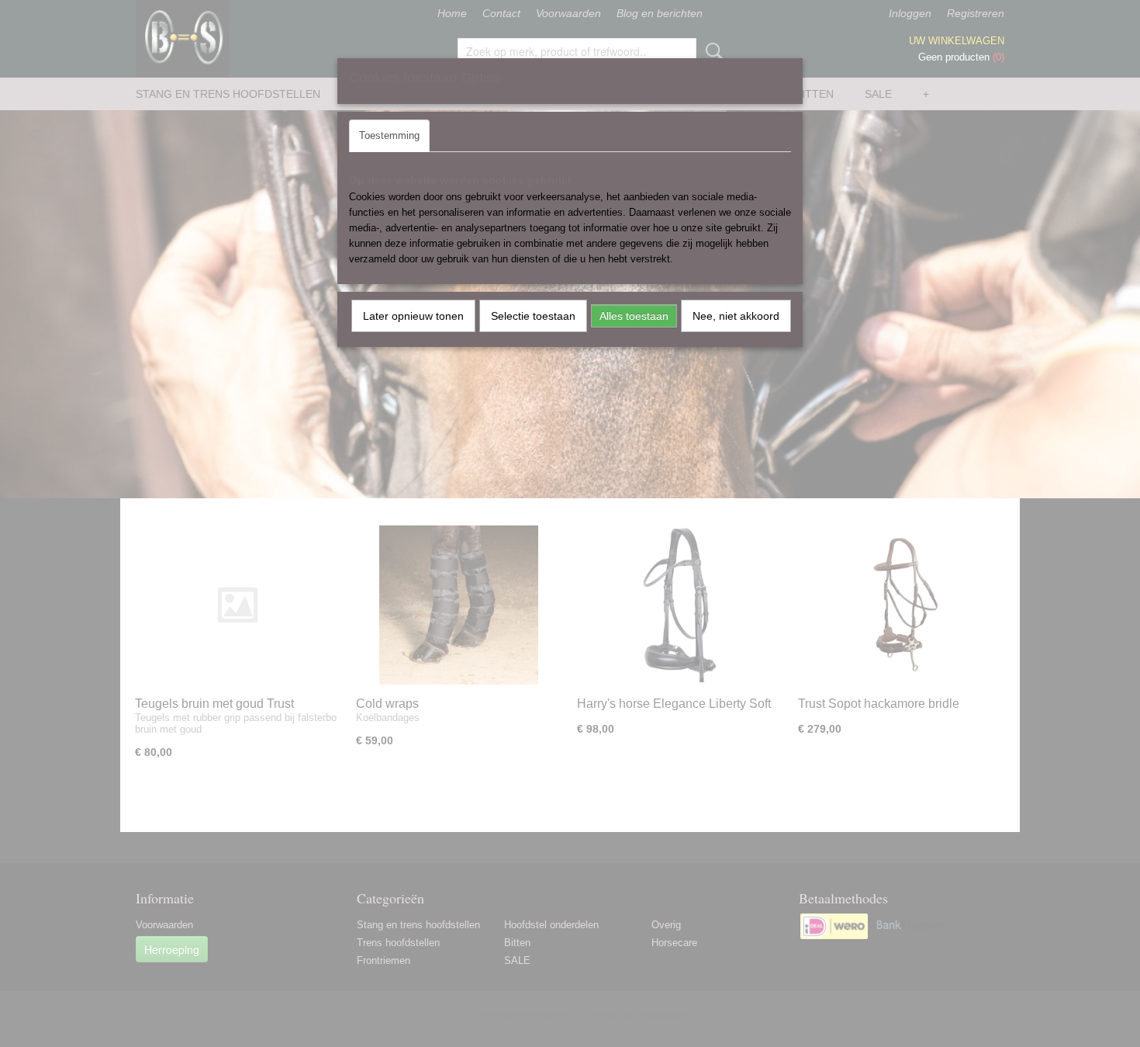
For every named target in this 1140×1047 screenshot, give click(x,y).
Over (505, 135)
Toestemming (389, 135)
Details (456, 135)
